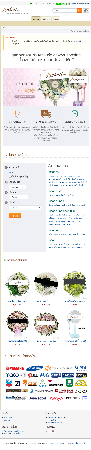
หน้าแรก (36, 19)
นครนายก (72, 176)
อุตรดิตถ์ (74, 185)
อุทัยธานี (80, 185)
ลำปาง (79, 234)
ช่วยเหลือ (84, 4)
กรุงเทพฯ (51, 176)
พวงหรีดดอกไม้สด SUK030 (46, 341)
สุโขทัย (51, 185)
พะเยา (70, 234)
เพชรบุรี (68, 195)
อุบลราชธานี (66, 224)
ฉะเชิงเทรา (57, 205)
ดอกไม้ (56, 19)
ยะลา (59, 247)
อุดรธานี (59, 224)
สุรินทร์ (63, 221)
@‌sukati (78, 41)
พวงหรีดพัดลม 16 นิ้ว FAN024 (75, 341)
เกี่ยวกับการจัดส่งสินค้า (55, 422)
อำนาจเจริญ (52, 224)
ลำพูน (83, 234)
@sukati (63, 4)
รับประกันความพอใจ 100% (14, 431)
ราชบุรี (73, 195)
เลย (80, 218)
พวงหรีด (46, 19)
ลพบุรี (51, 182)
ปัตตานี (79, 244)
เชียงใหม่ (57, 234)
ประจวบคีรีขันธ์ (60, 195)
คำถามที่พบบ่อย (53, 420)
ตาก (62, 234)
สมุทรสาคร (74, 182)
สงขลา (69, 247)
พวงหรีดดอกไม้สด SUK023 (75, 301)
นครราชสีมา (76, 215)
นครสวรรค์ (52, 179)
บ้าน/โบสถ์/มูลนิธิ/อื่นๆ (19, 176)
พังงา (83, 244)
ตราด (67, 205)
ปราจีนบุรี (72, 205)
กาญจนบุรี (52, 195)
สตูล (73, 247)
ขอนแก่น (58, 215)
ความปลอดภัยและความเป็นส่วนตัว (62, 443)
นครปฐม (78, 176)
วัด (12, 172)
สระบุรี (80, 182)
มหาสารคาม (57, 218)
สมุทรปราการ (57, 182)
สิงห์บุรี (85, 182)
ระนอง (64, 247)
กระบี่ (50, 244)
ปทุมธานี (64, 179)
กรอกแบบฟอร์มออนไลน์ (56, 417)
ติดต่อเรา (7, 420)
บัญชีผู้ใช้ (74, 4)
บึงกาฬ (82, 215)
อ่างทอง (68, 185)
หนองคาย (69, 221)
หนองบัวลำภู (77, 221)
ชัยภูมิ (63, 215)
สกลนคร (57, 221)
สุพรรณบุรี (57, 185)
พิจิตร (69, 179)
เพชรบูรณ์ (81, 179)
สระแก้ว (83, 205)
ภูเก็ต (55, 247)
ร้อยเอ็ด (75, 218)
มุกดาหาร (65, 218)
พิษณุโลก (75, 179)
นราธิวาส (73, 244)
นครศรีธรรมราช (65, 244)
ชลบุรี (63, 205)
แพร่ (74, 234)
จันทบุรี (51, 205)
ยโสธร (70, 218)
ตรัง (59, 244)
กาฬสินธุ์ (51, 215)
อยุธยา (63, 185)
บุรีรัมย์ (51, 218)
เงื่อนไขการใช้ (80, 443)
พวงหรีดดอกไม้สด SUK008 (17, 341)
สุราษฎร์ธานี (78, 247)
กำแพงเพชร (58, 176)
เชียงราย (51, 234)
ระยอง (78, 205)
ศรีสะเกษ (51, 221)
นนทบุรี (58, 179)
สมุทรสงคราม (66, 182)
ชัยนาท (66, 176)
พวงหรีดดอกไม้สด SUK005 (46, 301)
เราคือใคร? (8, 417)
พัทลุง (51, 247)
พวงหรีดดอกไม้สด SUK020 (17, 301)
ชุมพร (55, 244)
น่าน (66, 234)
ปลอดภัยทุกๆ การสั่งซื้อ (12, 434)
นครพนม (68, 215)
